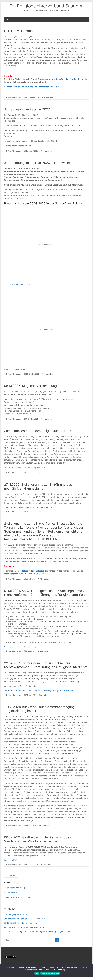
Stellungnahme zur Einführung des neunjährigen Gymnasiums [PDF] (28, 507)
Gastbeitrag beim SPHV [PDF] (18, 897)
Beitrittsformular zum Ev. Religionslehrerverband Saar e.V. (31, 86)
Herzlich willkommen (19, 31)
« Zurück (11, 875)
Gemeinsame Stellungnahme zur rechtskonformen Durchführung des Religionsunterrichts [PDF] (39, 691)
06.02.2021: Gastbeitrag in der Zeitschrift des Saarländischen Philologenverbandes (37, 839)
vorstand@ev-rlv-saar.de (64, 79)
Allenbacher (48, 97)
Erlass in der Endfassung (34, 571)
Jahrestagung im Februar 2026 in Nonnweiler (37, 163)
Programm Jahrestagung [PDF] (15, 369)
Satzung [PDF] (10, 892)
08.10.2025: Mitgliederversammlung (30, 386)
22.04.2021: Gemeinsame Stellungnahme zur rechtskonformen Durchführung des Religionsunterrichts (45, 665)
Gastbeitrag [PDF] (11, 860)
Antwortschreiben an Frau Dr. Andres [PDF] (20, 647)
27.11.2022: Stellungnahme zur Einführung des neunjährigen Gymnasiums (38, 486)
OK (36, 973)
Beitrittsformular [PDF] (14, 888)
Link (44, 467)
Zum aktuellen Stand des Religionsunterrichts (37, 431)
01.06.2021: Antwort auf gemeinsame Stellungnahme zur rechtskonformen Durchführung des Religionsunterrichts (46, 593)
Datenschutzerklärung (50, 973)
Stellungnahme (11, 574)
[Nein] (90, 970)
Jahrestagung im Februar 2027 (27, 109)
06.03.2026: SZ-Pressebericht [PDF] (17, 284)
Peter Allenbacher (14, 97)
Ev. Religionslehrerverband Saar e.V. (46, 6)
